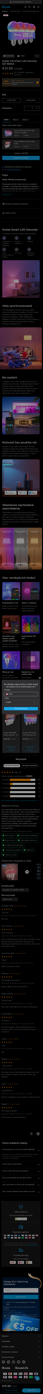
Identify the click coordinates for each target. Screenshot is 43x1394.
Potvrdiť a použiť (21, 708)
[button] (21, 694)
